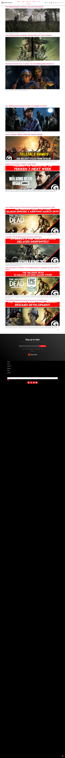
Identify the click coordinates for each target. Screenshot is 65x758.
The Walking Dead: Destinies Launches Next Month (24, 7)
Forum (23, 1)
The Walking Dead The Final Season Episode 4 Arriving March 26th (30, 207)
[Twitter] (49, 3)
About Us (28, 1)
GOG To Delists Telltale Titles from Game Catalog (23, 134)
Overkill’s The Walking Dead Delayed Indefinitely (23, 237)
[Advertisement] (32, 98)
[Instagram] (47, 3)
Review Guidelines (30, 349)
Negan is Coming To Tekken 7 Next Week (20, 164)
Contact (29, 3)
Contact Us (32, 351)
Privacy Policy (37, 349)
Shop (39, 1)
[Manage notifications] (63, 756)
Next (58, 329)
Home (18, 1)
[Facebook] (45, 3)
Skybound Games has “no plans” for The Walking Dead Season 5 (29, 64)
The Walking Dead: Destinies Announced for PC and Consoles (28, 35)
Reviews (34, 1)
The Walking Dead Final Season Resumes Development (26, 300)
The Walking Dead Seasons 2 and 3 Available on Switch (26, 106)
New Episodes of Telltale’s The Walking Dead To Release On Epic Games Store (32, 269)
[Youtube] (51, 3)
